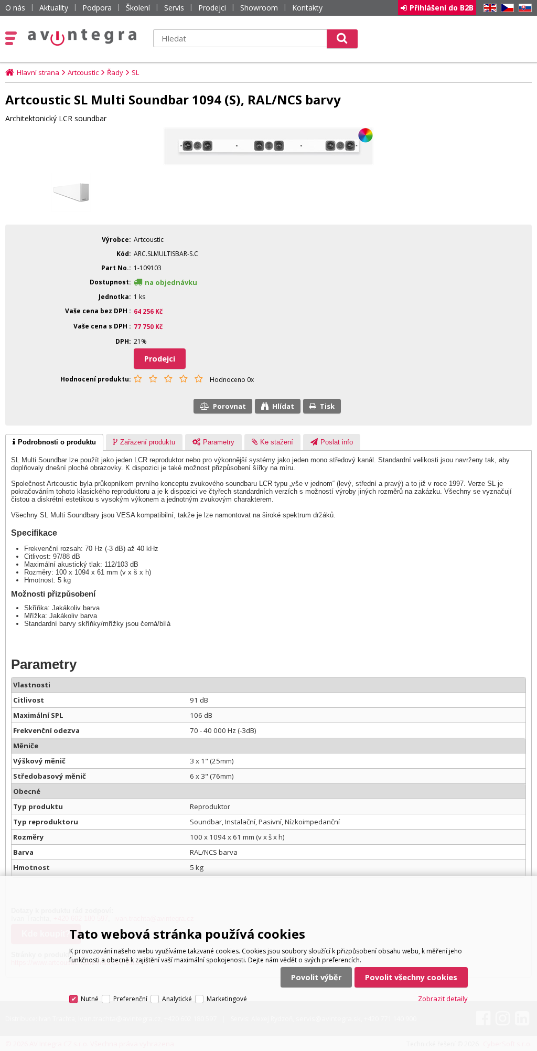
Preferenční (130, 998)
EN (488, 8)
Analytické (177, 998)
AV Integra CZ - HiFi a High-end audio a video (82, 37)
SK (523, 8)
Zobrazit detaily (443, 998)
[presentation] (54, 442)
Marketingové (227, 998)
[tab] (54, 442)
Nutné (90, 998)
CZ (505, 8)
